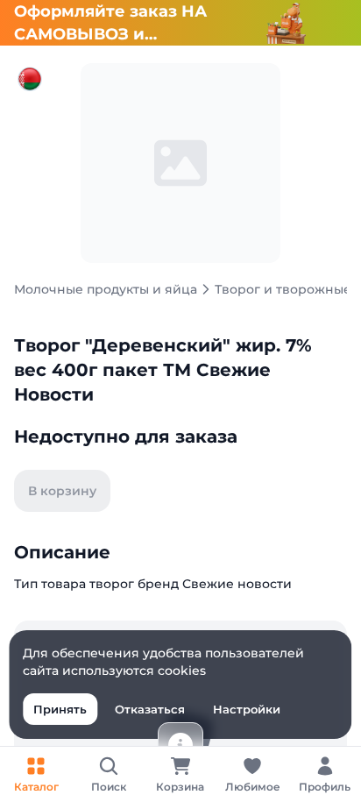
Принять (60, 709)
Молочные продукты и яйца (105, 289)
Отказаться (150, 709)
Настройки (246, 709)
